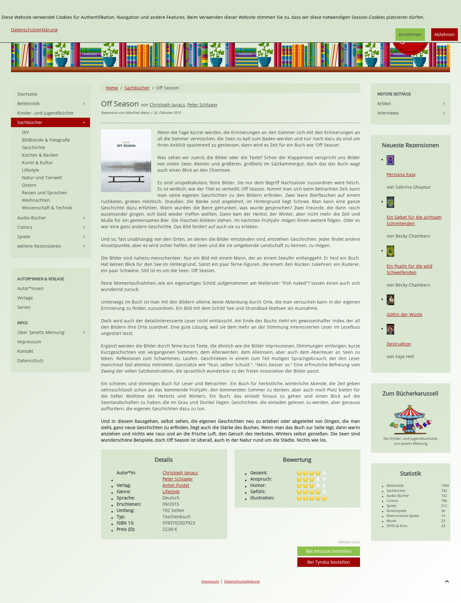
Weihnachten (36, 200)
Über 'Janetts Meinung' (41, 332)
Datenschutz (30, 360)
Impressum (29, 342)
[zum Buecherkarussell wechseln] (410, 419)
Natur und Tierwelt (42, 177)
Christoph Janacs (167, 105)
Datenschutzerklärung (242, 581)
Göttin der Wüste (404, 314)
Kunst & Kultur (37, 162)
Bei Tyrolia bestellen (328, 562)
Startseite (27, 94)
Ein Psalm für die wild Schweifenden (409, 269)
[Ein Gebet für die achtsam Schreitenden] (390, 202)
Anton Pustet (175, 485)
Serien (24, 307)
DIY (25, 132)
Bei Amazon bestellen (329, 551)
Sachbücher (137, 88)
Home (112, 88)
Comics (24, 227)
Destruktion (399, 344)
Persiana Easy (401, 174)
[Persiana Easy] (390, 160)
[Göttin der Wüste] (390, 299)
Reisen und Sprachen (44, 193)
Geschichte (33, 147)
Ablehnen (444, 34)
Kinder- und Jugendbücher (45, 113)
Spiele (23, 237)
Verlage (25, 298)
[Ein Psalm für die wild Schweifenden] (390, 251)
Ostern (29, 185)
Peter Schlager (202, 105)
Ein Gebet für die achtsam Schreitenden (414, 220)
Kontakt (25, 351)
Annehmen (410, 34)
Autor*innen (30, 288)
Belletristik (28, 103)
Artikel (384, 103)
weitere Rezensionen (39, 246)
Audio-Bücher (31, 218)
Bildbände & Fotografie (46, 140)
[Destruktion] (390, 329)
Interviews (388, 113)
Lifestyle (171, 491)
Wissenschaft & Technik (47, 208)
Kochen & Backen (40, 155)
